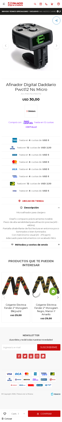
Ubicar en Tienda (33, 201)
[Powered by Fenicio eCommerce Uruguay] (55, 394)
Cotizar (8, 418)
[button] (35, 4)
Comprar (46, 413)
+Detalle (31, 127)
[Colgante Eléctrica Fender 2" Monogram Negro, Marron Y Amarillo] (46, 286)
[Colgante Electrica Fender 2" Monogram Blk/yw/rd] (16, 286)
